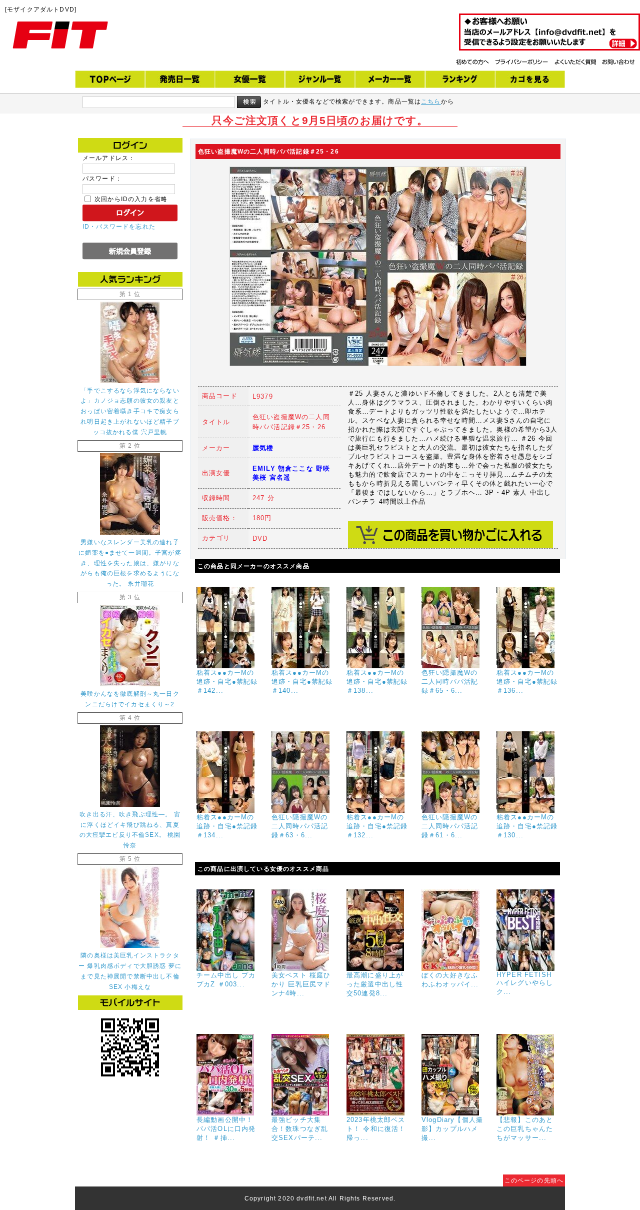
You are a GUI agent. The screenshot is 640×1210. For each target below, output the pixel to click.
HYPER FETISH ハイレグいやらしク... (524, 983)
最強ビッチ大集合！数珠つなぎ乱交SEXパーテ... (300, 1128)
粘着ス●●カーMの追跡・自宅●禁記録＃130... (527, 826)
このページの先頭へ (534, 1180)
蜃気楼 (263, 448)
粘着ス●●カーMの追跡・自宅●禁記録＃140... (302, 681)
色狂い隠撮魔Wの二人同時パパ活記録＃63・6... (300, 826)
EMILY (264, 468)
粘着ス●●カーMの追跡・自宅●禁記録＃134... (227, 826)
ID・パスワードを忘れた (119, 226)
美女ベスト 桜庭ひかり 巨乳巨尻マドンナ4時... (301, 984)
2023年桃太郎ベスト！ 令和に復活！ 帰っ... (376, 1128)
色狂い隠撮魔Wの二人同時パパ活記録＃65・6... (450, 681)
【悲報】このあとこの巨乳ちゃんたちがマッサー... (524, 1128)
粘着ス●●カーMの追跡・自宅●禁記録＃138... (377, 681)
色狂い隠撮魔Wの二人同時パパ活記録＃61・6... (450, 826)
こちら (430, 101)
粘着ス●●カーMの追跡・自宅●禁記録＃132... (377, 826)
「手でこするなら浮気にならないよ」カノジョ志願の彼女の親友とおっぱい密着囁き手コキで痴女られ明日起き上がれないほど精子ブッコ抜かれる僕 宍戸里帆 (129, 411)
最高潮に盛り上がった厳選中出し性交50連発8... (374, 984)
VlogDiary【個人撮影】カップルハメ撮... (452, 1128)
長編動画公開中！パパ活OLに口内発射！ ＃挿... (226, 1128)
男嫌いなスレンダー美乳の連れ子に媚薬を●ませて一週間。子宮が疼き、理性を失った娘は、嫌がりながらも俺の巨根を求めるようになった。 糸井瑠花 (130, 563)
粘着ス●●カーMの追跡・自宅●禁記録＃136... (527, 681)
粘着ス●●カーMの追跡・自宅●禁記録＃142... (227, 681)
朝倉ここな (296, 468)
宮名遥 (280, 477)
